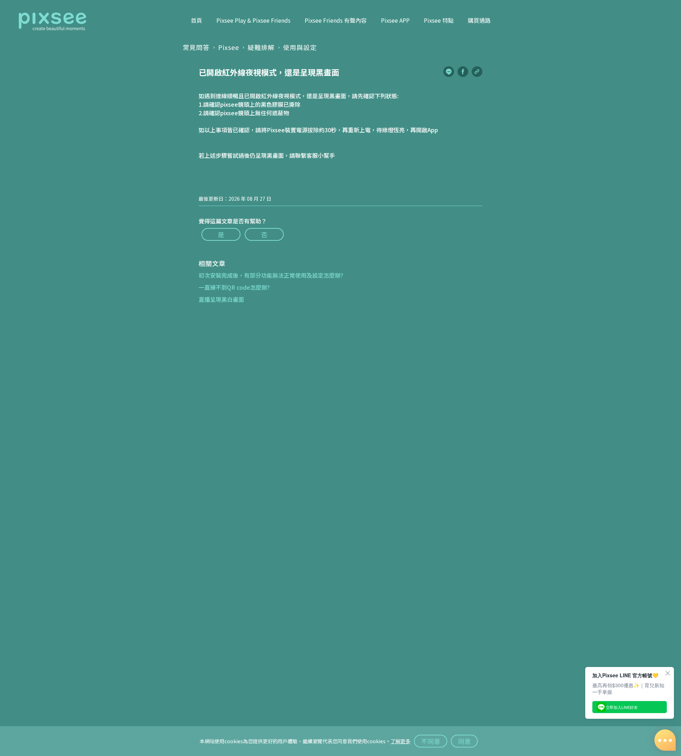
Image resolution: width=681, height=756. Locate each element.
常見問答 (196, 47)
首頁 (196, 20)
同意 (464, 741)
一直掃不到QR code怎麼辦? (234, 287)
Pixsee (228, 47)
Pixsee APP (395, 20)
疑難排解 (261, 47)
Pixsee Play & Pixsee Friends (253, 20)
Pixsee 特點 (439, 20)
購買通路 (479, 20)
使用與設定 (300, 47)
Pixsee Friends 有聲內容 (336, 20)
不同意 (430, 741)
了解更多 (400, 741)
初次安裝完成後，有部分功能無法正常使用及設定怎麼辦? (271, 275)
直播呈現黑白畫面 (221, 299)
